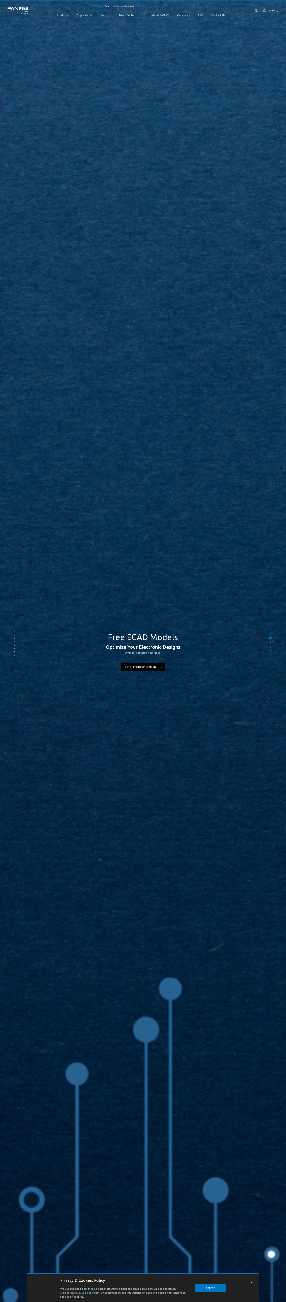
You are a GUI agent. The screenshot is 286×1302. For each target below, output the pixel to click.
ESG (200, 15)
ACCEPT (210, 1288)
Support (106, 15)
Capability (183, 15)
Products (62, 15)
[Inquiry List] (256, 10)
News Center (127, 15)
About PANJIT (160, 15)
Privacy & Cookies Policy (84, 1292)
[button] (14, 635)
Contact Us (218, 15)
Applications (85, 15)
